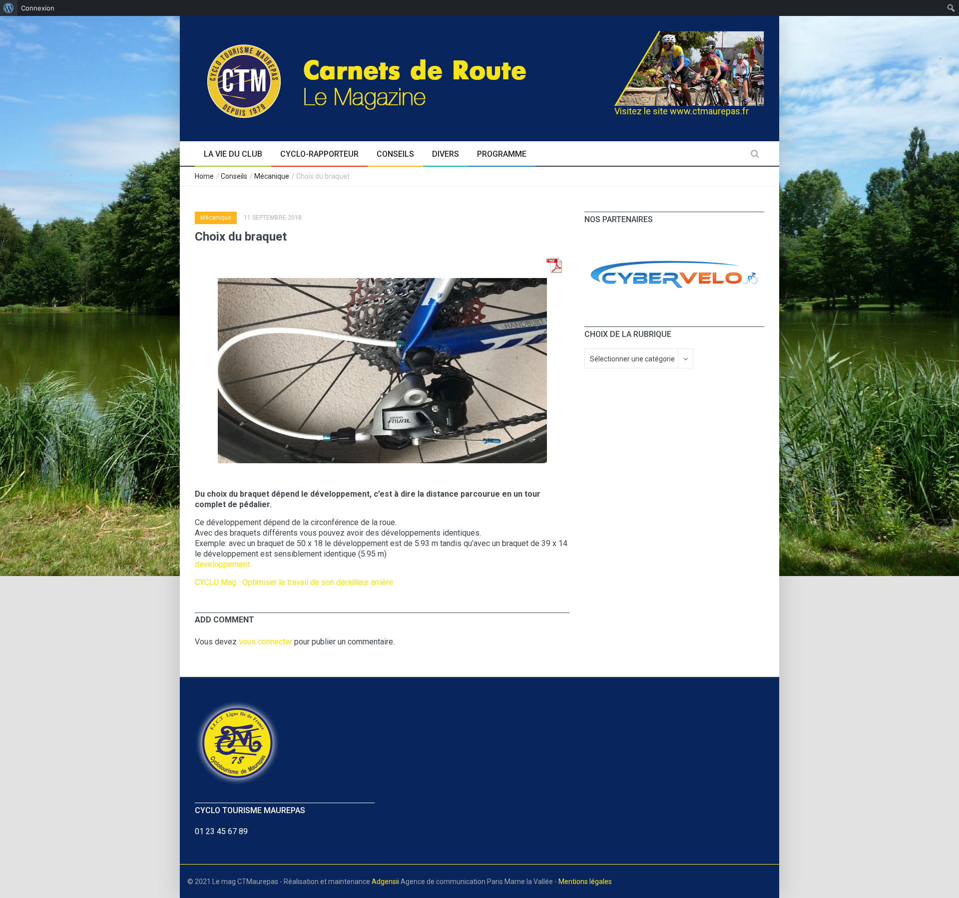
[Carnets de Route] (387, 77)
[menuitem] (8, 8)
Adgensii (385, 882)
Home (204, 176)
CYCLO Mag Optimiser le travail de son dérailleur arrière (294, 582)
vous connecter (265, 641)
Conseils (234, 176)
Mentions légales (585, 882)
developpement (222, 564)
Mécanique (271, 176)
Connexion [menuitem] (37, 8)
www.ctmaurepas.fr (709, 111)
